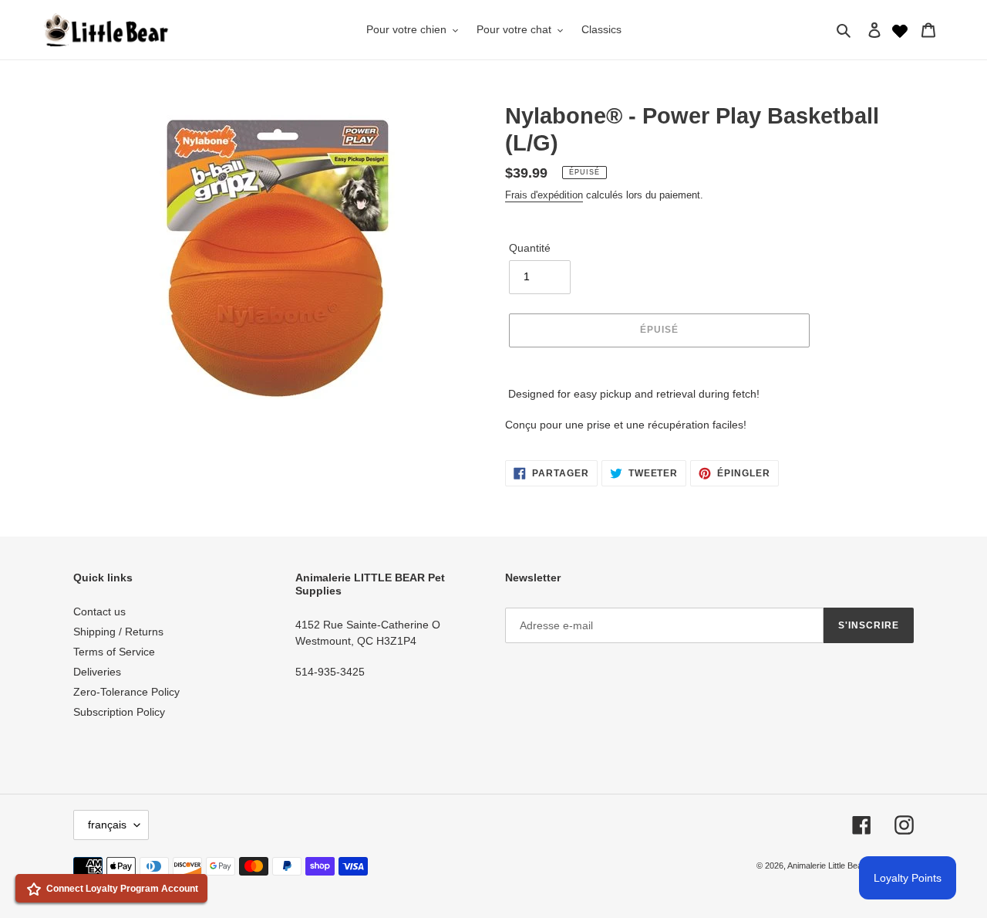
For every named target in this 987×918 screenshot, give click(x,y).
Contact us (99, 611)
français (107, 824)
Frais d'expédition (544, 195)
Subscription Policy (119, 712)
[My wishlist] (900, 29)
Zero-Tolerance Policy (126, 692)
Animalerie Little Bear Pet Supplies (850, 865)
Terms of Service (114, 651)
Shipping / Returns (118, 631)
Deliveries (97, 672)
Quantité (530, 248)
